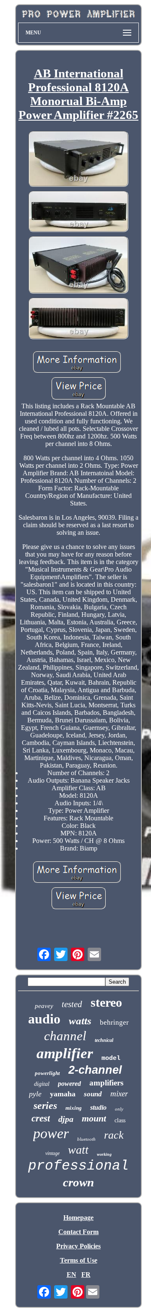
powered (69, 1083)
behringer (114, 1022)
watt (78, 1149)
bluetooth (86, 1139)
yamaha (63, 1094)
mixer (119, 1093)
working (104, 1154)
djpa (65, 1119)
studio (98, 1107)
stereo (106, 1002)
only (119, 1108)
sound (93, 1094)
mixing (73, 1108)
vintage (52, 1153)
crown (78, 1182)
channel (65, 1035)
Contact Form (78, 1231)
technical (104, 1040)
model (111, 1058)
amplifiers (106, 1082)
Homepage (78, 1217)
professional (78, 1166)
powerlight (47, 1073)
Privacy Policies (78, 1246)
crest (40, 1118)
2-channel (95, 1070)
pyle (35, 1094)
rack (114, 1135)
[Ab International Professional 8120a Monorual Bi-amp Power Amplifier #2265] (78, 160)
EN (71, 1274)
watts (80, 1020)
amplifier (64, 1053)
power (51, 1133)
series (45, 1105)
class (120, 1120)
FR (86, 1274)
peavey (44, 1006)
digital (41, 1084)
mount (94, 1118)
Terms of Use (78, 1260)
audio (44, 1018)
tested (72, 1004)
